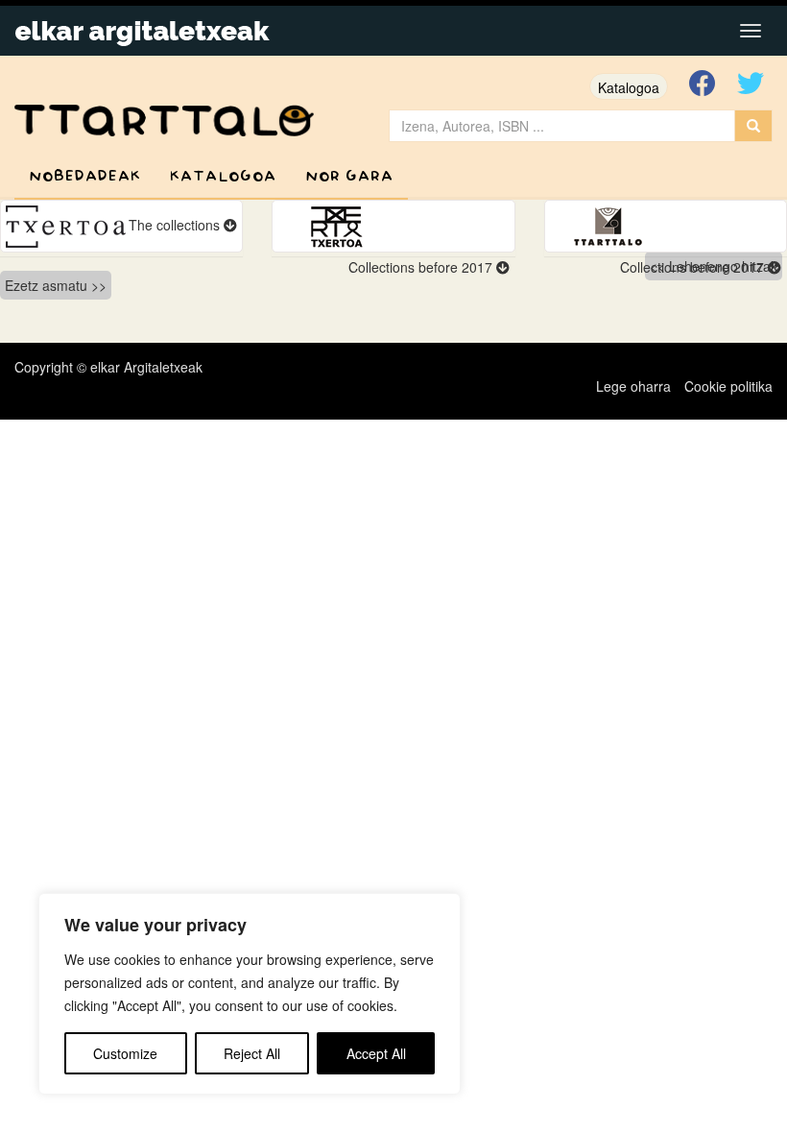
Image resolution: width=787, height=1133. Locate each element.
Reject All (252, 1053)
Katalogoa (628, 87)
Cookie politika (728, 386)
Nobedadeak (85, 176)
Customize (125, 1053)
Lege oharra (633, 386)
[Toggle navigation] (750, 30)
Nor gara (349, 176)
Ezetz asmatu (46, 285)
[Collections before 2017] (393, 226)
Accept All (376, 1053)
